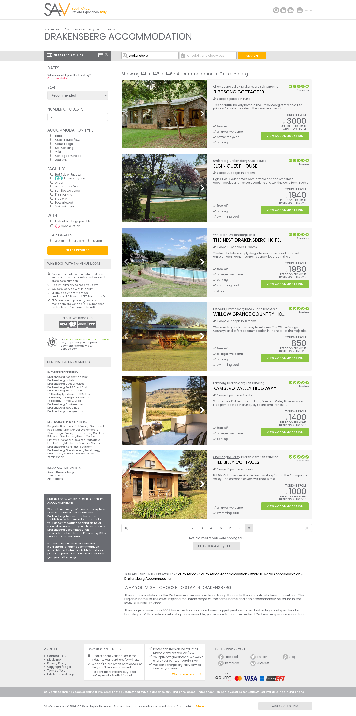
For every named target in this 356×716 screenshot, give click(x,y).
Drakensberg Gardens (90, 433)
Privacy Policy (56, 663)
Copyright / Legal (59, 667)
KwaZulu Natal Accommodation (275, 574)
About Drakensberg (60, 472)
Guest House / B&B (68, 139)
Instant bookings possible (73, 221)
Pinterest (263, 663)
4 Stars (79, 240)
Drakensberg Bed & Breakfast (67, 387)
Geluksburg (67, 436)
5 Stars (98, 240)
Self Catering (64, 147)
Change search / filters (216, 546)
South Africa (54, 29)
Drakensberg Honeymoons (65, 411)
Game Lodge (64, 144)
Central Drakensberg (84, 429)
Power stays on (74, 178)
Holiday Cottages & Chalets (70, 397)
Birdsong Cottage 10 (238, 91)
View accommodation (285, 136)
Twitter (262, 657)
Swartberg (91, 450)
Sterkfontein (74, 450)
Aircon (59, 182)
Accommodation (79, 29)
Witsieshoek (55, 457)
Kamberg (219, 383)
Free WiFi (61, 198)
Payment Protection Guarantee (87, 339)
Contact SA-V (56, 656)
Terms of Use (56, 671)
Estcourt (219, 309)
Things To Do (55, 475)
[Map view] (106, 55)
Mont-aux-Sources (77, 443)
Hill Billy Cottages (236, 462)
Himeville (53, 440)
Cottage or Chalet (68, 155)
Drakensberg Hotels (60, 380)
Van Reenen (71, 453)
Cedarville (62, 429)
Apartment (63, 159)
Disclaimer (54, 660)
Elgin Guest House (235, 166)
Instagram (232, 663)
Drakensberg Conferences (65, 404)
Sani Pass (72, 446)
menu (300, 10)
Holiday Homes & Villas (66, 401)
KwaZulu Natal (106, 29)
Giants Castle (85, 436)
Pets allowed (64, 202)
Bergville (53, 426)
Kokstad (80, 440)
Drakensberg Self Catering (65, 390)
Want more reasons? (186, 674)
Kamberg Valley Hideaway (244, 388)
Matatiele (93, 440)
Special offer (70, 226)
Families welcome (67, 190)
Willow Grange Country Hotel (251, 314)
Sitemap (201, 706)
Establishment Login (61, 674)
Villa (58, 151)
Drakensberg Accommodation (148, 578)
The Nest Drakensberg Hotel (247, 240)
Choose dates (58, 78)
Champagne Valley (226, 87)
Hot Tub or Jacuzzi (68, 174)
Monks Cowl (55, 443)
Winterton (220, 235)
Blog (292, 657)
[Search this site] (276, 10)
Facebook (232, 657)
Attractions (55, 479)
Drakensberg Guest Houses (65, 383)
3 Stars (60, 240)
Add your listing (285, 706)
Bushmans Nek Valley (74, 426)
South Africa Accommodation (223, 574)
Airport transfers (66, 186)
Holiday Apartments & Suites (70, 394)
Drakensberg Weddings (63, 407)
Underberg (220, 161)
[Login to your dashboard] (283, 10)
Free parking (63, 194)
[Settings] (290, 10)
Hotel (59, 135)
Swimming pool (65, 206)
